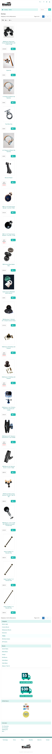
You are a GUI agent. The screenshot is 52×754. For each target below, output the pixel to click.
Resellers (31, 740)
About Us (39, 740)
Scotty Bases (5, 660)
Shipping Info (5, 729)
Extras (10, 9)
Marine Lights (5, 624)
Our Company (5, 728)
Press (22, 740)
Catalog (6, 9)
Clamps (3, 654)
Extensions (4, 632)
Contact (47, 740)
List (7, 20)
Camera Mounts (5, 627)
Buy (14, 49)
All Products (4, 641)
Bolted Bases (5, 651)
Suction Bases (5, 648)
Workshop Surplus (6, 639)
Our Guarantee (5, 726)
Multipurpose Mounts (6, 630)
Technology (5, 740)
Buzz (3, 731)
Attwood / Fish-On (6, 666)
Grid (11, 20)
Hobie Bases (5, 663)
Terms (14, 740)
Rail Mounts (4, 657)
